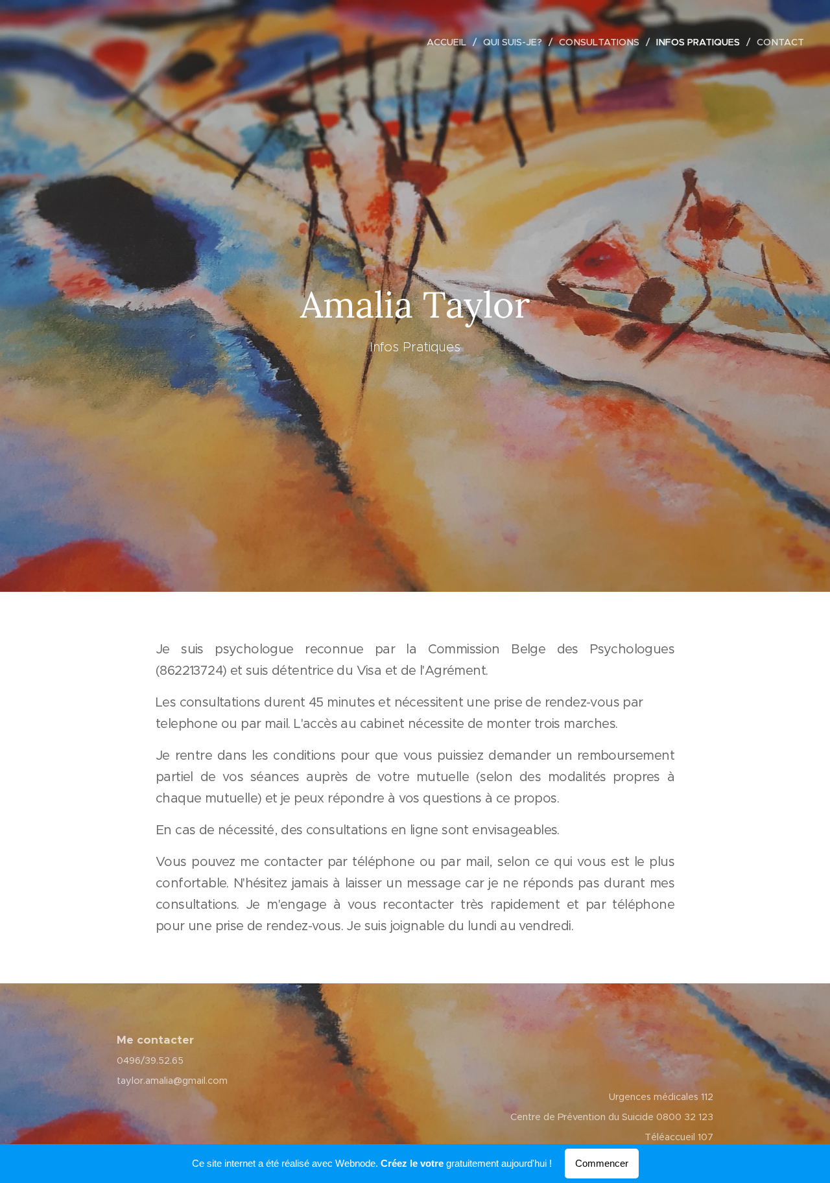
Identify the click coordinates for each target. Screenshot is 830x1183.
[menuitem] (450, 42)
